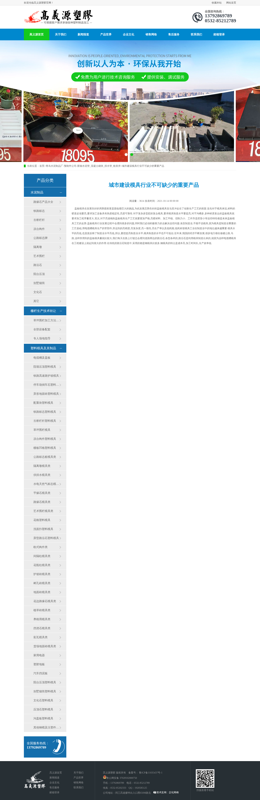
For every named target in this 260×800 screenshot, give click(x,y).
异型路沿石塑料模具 (46, 538)
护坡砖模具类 (41, 574)
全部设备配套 (41, 329)
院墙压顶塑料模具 (44, 366)
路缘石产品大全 (43, 201)
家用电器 (39, 655)
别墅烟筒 (39, 283)
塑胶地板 (39, 664)
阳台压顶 (39, 274)
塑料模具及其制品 (43, 348)
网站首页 (231, 2)
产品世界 (106, 34)
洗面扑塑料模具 (43, 529)
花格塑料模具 (41, 519)
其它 (36, 301)
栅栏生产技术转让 (43, 311)
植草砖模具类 (41, 610)
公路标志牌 (40, 237)
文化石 (37, 292)
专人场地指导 (41, 338)
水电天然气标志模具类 (46, 483)
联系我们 (196, 34)
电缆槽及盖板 (41, 357)
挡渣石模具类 (41, 628)
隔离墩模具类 (41, 465)
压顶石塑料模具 (43, 709)
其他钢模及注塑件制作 (46, 727)
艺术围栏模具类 (43, 510)
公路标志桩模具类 (44, 456)
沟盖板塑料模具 (43, 718)
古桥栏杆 (39, 219)
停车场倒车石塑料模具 (46, 384)
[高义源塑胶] (58, 17)
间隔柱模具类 (41, 556)
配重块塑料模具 (43, 402)
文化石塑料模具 (43, 700)
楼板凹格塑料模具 (44, 447)
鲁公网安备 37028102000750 (121, 778)
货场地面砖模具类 (44, 646)
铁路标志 (39, 210)
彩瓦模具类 (40, 637)
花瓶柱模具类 (41, 565)
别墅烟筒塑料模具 (44, 691)
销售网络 (151, 34)
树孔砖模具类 (41, 583)
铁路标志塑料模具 (44, 411)
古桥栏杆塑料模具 (44, 420)
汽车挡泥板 (40, 673)
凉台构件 (39, 228)
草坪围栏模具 (41, 429)
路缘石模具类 (41, 501)
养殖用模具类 (41, 619)
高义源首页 (37, 34)
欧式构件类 (40, 547)
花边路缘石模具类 (44, 601)
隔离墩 (37, 246)
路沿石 (37, 264)
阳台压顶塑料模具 (44, 682)
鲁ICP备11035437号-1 (150, 772)
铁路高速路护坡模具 (46, 375)
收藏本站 (217, 2)
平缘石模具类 (41, 492)
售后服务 (174, 34)
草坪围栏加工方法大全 (46, 320)
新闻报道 (83, 34)
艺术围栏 (39, 255)
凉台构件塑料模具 (44, 438)
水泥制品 (37, 192)
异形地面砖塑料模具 (46, 393)
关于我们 (60, 34)
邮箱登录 (219, 34)
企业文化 (128, 34)
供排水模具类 (41, 474)
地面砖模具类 (41, 592)
